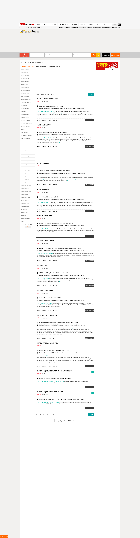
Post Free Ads (115, 55)
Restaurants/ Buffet (24, 162)
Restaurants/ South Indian (26, 191)
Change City (58, 421)
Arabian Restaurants (25, 72)
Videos (91, 24)
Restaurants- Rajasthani (25, 159)
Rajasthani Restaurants (25, 138)
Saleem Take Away (43, 163)
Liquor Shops (23, 111)
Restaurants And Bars (25, 153)
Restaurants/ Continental (25, 168)
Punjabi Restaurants (24, 132)
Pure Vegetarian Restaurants (26, 135)
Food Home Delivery (25, 96)
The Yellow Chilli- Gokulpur (47, 315)
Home (38, 24)
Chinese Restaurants (25, 87)
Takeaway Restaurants (25, 203)
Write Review (45, 101)
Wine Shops (23, 221)
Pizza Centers (23, 129)
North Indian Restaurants (25, 126)
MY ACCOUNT (106, 55)
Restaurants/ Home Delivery (26, 170)
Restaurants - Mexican (25, 147)
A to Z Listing (28, 224)
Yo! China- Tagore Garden (45, 241)
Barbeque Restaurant (25, 75)
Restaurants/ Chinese (25, 165)
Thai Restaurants (24, 209)
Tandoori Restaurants (25, 206)
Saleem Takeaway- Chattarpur (47, 99)
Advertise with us (37, 27)
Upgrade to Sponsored (89, 120)
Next (92, 94)
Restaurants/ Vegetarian (25, 197)
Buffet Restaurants (24, 84)
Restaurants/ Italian (24, 173)
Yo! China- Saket (42, 265)
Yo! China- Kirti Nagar (44, 216)
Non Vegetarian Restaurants (26, 123)
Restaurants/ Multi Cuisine (26, 179)
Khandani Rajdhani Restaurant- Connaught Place (54, 371)
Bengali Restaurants (25, 81)
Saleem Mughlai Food (44, 125)
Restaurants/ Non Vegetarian (26, 182)
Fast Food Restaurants (25, 93)
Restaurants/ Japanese (25, 176)
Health (82, 24)
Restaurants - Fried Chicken (26, 144)
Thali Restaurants (24, 212)
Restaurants (23, 141)
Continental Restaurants (25, 90)
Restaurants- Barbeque (25, 156)
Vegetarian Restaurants (25, 218)
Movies (74, 24)
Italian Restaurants (24, 105)
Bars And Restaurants (25, 78)
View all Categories (69, 421)
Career (53, 24)
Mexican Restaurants (25, 114)
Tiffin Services (23, 215)
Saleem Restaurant (43, 189)
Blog (98, 24)
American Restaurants (25, 69)
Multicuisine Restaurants (25, 120)
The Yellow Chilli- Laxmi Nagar (47, 343)
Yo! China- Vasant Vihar (45, 290)
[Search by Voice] (93, 55)
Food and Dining (46, 230)
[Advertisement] (70, 11)
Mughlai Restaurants (25, 117)
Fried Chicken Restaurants (26, 99)
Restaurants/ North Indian (26, 185)
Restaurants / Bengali (25, 150)
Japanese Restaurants (25, 108)
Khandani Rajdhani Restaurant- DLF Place (51, 392)
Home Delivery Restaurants (26, 102)
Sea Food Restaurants (25, 200)
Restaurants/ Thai (24, 194)
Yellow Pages (63, 24)
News (45, 24)
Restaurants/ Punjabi (25, 188)
